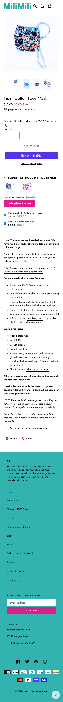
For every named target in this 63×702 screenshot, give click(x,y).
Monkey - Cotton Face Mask (21, 221)
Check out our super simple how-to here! (23, 271)
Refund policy (14, 580)
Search (10, 562)
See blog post (35, 318)
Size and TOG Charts (18, 509)
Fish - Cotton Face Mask (25, 212)
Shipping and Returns (18, 527)
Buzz (9, 545)
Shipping (8, 109)
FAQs (10, 518)
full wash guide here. (37, 369)
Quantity (8, 129)
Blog (9, 536)
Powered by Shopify (39, 690)
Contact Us (12, 500)
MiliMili (27, 690)
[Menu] (57, 5)
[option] (16, 82)
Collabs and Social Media (20, 553)
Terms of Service (16, 571)
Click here (9, 376)
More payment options (31, 163)
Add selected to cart (20, 203)
